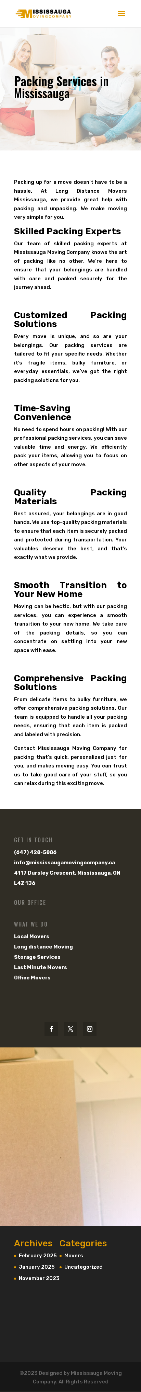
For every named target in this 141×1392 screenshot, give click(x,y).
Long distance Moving (43, 947)
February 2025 (38, 1256)
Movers (73, 1256)
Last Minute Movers (40, 967)
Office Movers (32, 978)
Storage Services (37, 957)
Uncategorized (83, 1267)
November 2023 (39, 1278)
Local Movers (31, 936)
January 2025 (37, 1267)
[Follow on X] (70, 1029)
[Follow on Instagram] (90, 1029)
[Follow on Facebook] (51, 1029)
